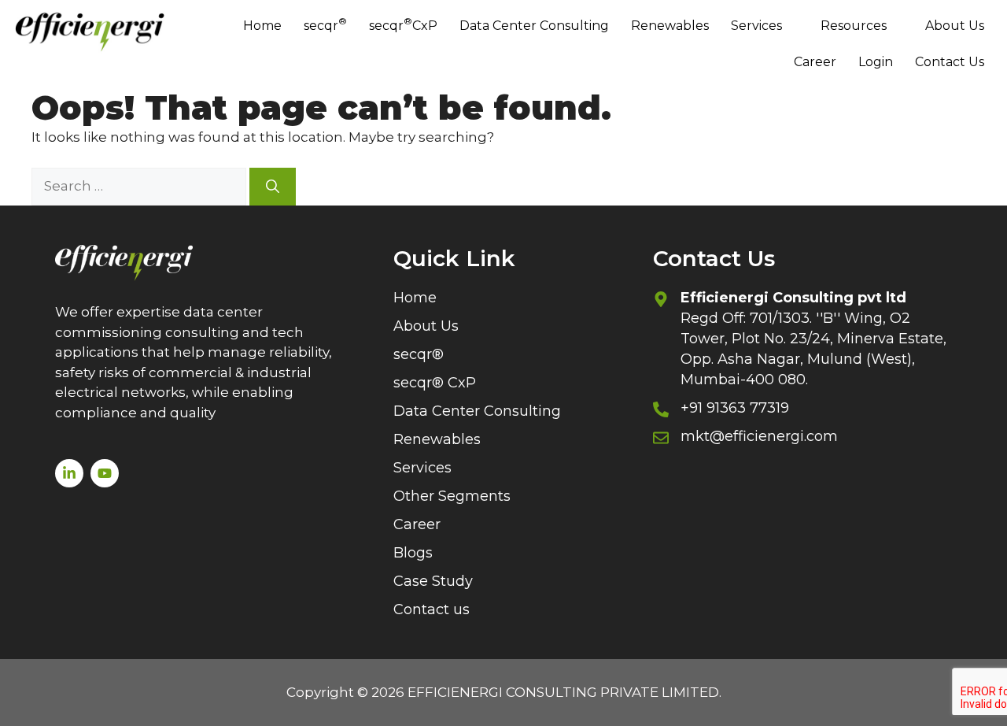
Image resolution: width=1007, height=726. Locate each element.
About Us (954, 25)
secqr (325, 24)
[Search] (272, 187)
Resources (854, 25)
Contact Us (949, 61)
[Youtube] (104, 473)
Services (756, 25)
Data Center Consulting (534, 25)
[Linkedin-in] (69, 473)
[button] (765, 26)
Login (875, 61)
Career (815, 61)
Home (262, 25)
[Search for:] (140, 186)
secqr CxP (403, 24)
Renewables (670, 25)
